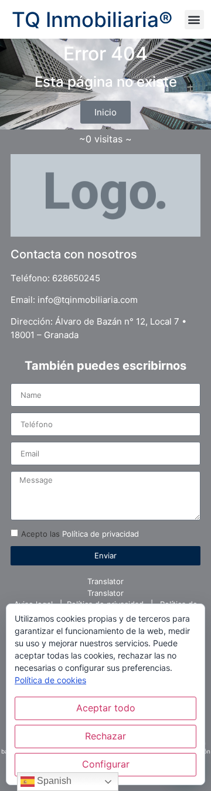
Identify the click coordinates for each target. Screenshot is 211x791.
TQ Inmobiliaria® (92, 19)
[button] (194, 19)
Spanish (53, 781)
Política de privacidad (100, 533)
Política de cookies (50, 680)
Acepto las (80, 533)
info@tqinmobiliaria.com (88, 299)
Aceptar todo (105, 708)
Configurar (106, 764)
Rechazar (105, 736)
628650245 (76, 278)
